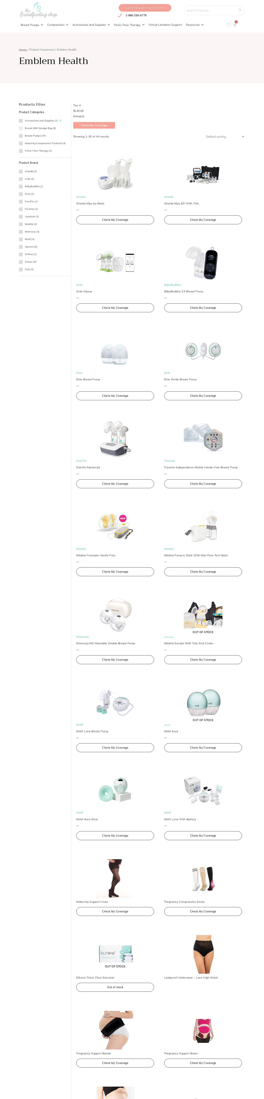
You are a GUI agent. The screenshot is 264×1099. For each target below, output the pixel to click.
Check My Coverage (94, 125)
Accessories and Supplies (89, 24)
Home (23, 49)
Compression (55, 24)
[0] (234, 25)
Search (241, 8)
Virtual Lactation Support (165, 24)
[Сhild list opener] (60, 120)
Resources (193, 24)
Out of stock (115, 987)
